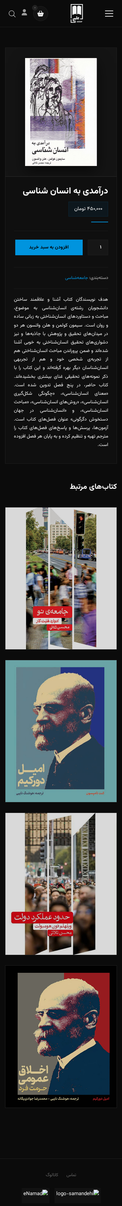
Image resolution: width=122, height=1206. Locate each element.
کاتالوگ (52, 1175)
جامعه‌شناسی (76, 278)
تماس (71, 1175)
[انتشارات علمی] (76, 13)
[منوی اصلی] (109, 14)
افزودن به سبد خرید (49, 247)
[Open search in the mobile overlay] (12, 13)
